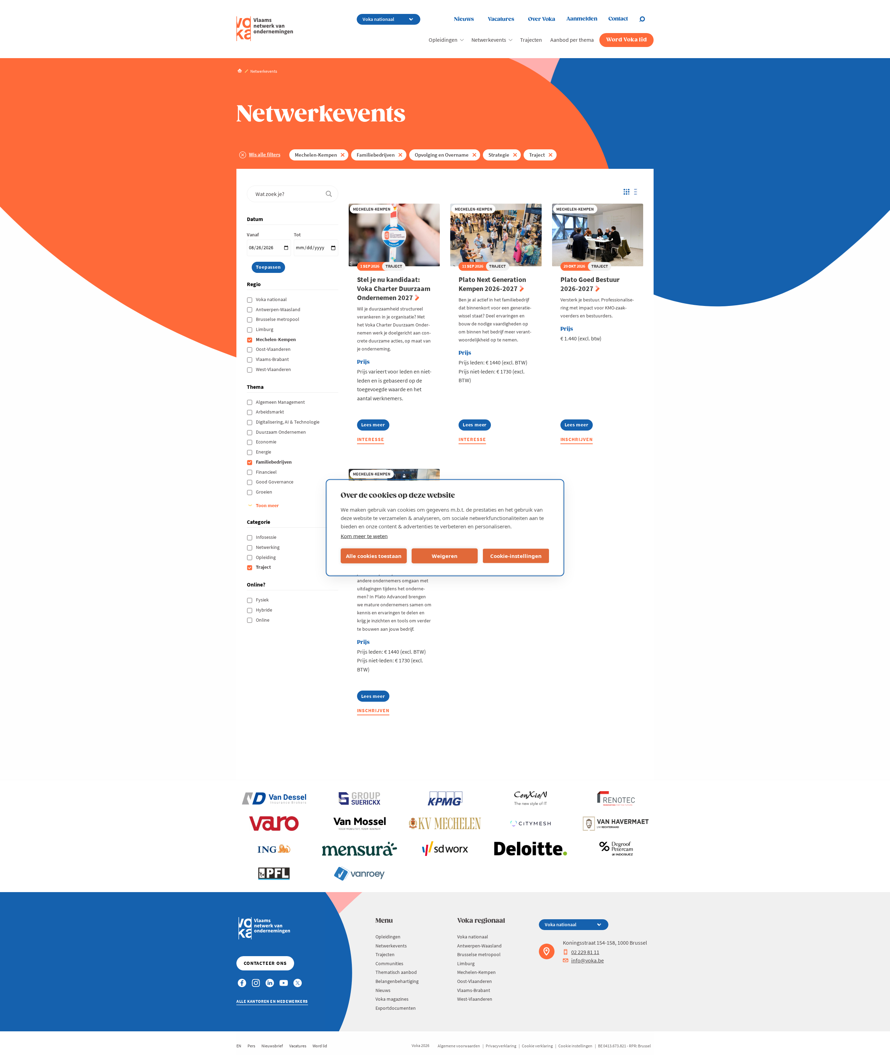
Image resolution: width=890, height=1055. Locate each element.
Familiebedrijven (376, 154)
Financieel (267, 472)
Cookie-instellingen (516, 555)
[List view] (637, 192)
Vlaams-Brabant (273, 359)
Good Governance (275, 482)
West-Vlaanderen (274, 369)
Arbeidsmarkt (270, 412)
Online (263, 620)
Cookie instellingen (575, 1045)
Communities (389, 963)
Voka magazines (391, 999)
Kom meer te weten (364, 535)
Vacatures (501, 19)
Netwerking (268, 547)
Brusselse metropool (278, 319)
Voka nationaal (272, 299)
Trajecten (531, 39)
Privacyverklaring (501, 1045)
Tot (297, 234)
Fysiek (263, 600)
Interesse (371, 439)
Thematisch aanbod (396, 972)
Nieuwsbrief (272, 1045)
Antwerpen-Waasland (278, 309)
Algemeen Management (281, 402)
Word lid (320, 1045)
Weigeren (445, 555)
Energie (264, 452)
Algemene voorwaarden (459, 1045)
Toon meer (267, 505)
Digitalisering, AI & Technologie (288, 422)
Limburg (265, 329)
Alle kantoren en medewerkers (272, 1001)
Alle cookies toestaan (374, 555)
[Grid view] (626, 192)
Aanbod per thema (572, 39)
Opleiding (266, 557)
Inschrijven (576, 439)
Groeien (264, 492)
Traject (537, 154)
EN (238, 1045)
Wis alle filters (264, 154)
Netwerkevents (488, 39)
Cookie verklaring (537, 1045)
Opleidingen (443, 39)
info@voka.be (587, 960)
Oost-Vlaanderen (274, 349)
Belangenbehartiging (397, 981)
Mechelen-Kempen (316, 154)
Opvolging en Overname (442, 154)
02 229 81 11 (585, 951)
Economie (266, 442)
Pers (251, 1045)
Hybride (264, 610)
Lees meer (375, 426)
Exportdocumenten (395, 1008)
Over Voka (541, 19)
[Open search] (646, 19)
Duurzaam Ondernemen (281, 432)
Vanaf (253, 234)
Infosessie (266, 537)
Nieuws (464, 19)
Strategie (498, 154)
